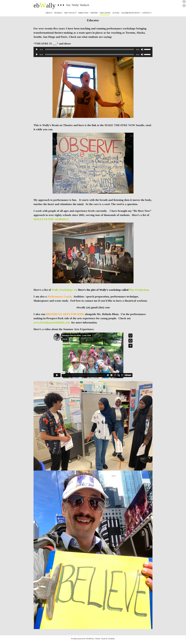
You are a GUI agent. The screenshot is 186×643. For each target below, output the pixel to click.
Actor (115, 13)
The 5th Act (70, 13)
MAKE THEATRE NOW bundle (124, 125)
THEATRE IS (43, 43)
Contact (146, 13)
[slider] (147, 49)
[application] (93, 49)
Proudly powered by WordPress (82, 639)
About (48, 13)
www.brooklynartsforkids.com (52, 322)
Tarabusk (111, 639)
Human (58, 13)
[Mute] (142, 49)
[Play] (37, 49)
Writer (93, 13)
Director (83, 13)
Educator (105, 13)
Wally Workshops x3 (64, 289)
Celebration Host (130, 13)
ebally (45, 5)
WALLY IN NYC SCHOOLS (51, 219)
